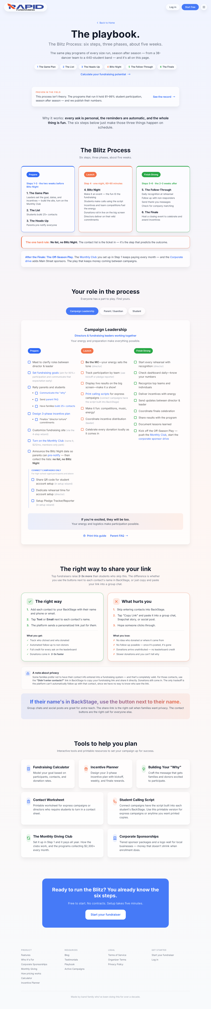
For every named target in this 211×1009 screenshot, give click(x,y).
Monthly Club (88, 257)
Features (25, 955)
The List (68, 66)
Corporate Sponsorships (34, 964)
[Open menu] (204, 7)
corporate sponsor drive (154, 438)
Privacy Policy (115, 964)
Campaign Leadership (82, 311)
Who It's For (27, 959)
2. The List (33, 210)
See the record (162, 96)
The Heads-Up (90, 66)
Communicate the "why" (53, 392)
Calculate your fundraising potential (103, 74)
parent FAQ (52, 399)
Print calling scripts (97, 393)
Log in (172, 7)
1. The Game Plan (38, 193)
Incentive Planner (30, 982)
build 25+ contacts (65, 406)
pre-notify (54, 455)
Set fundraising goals (45, 372)
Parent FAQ (117, 535)
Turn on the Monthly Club (48, 440)
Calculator (26, 978)
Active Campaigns (74, 968)
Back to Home (107, 22)
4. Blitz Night (92, 189)
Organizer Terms (117, 959)
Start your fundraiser (106, 914)
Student (137, 311)
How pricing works (31, 973)
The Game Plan (46, 66)
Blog (67, 955)
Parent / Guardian (113, 311)
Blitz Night (114, 66)
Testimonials (71, 959)
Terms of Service (117, 955)
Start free (190, 7)
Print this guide (96, 535)
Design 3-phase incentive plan (51, 413)
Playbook (70, 964)
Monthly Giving (29, 968)
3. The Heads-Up (37, 220)
